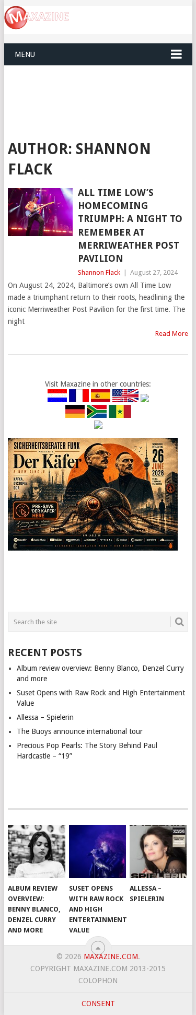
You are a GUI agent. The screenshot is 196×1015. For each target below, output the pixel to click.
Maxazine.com (111, 956)
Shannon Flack (99, 272)
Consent (98, 1003)
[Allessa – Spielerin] (158, 851)
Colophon (98, 980)
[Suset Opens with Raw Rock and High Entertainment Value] (97, 851)
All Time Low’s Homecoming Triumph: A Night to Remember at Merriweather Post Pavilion (130, 225)
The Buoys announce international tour (80, 731)
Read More (171, 333)
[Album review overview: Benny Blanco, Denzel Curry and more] (36, 851)
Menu (25, 54)
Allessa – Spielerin (45, 717)
